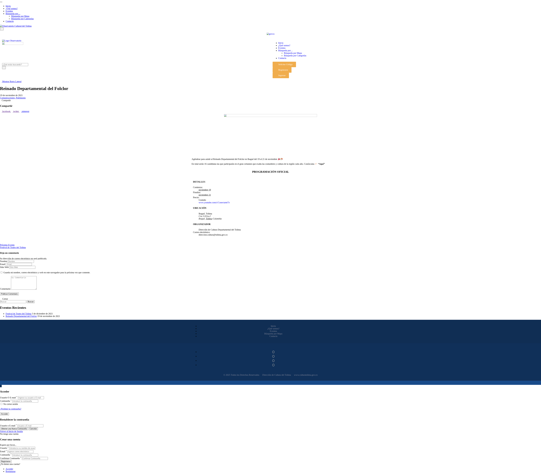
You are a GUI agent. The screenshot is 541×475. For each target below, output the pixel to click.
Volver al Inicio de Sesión (11, 431)
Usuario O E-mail (8, 397)
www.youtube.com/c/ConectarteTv (214, 202)
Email (2, 264)
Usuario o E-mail (7, 425)
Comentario (5, 289)
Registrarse (5, 461)
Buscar (31, 302)
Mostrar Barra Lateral (11, 81)
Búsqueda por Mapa (20, 16)
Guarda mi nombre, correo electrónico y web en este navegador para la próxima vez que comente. (46, 272)
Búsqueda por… (13, 13)
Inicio (8, 6)
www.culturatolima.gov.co (306, 375)
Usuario (3, 448)
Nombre (3, 261)
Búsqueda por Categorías (22, 18)
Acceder (9, 469)
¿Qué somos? (12, 8)
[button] (284, 64)
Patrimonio (21, 98)
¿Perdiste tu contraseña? (10, 409)
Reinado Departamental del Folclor (21, 316)
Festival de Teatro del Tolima (18, 313)
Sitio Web (4, 267)
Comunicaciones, (8, 98)
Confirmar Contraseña (10, 458)
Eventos (9, 11)
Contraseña (5, 401)
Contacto (10, 21)
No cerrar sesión (10, 404)
